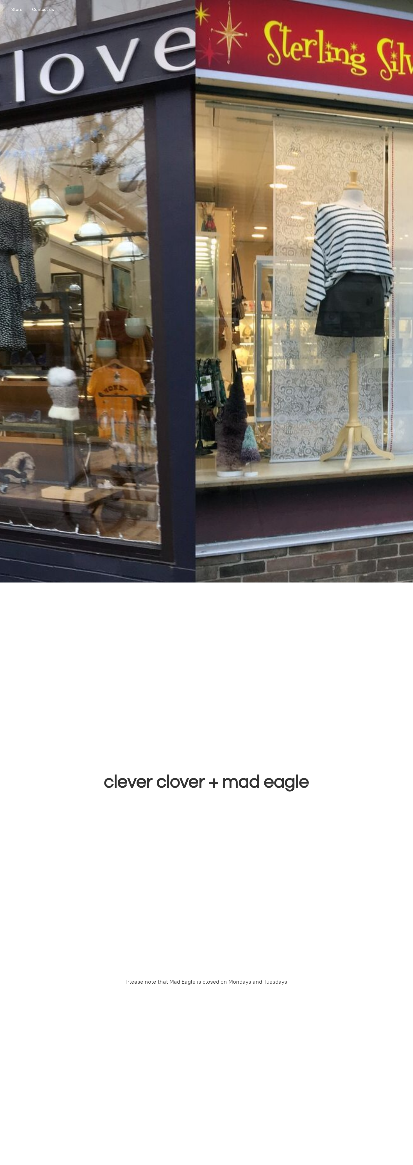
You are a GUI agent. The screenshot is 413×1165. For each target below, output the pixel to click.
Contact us (43, 9)
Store (16, 9)
